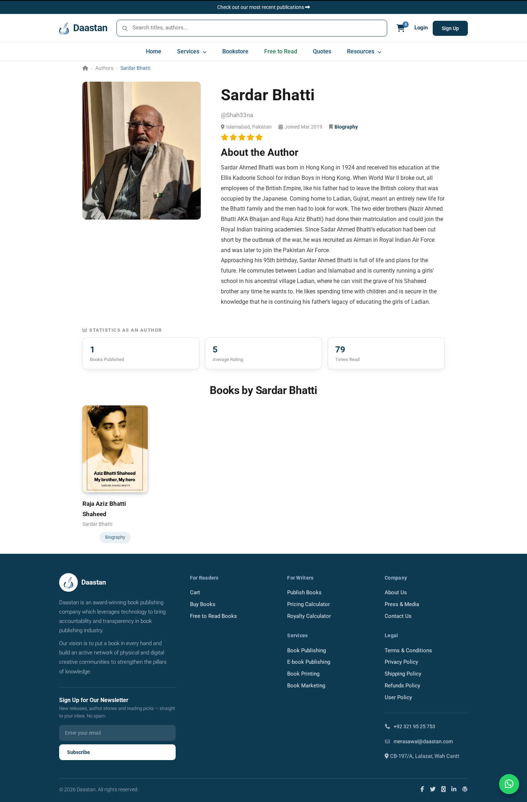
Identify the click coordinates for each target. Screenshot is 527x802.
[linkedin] (453, 789)
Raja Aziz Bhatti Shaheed (104, 509)
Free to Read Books (213, 616)
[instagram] (443, 789)
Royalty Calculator (309, 616)
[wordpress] (465, 789)
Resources (361, 51)
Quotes (322, 51)
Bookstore (235, 51)
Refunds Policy (402, 686)
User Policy (398, 698)
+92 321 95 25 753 (414, 726)
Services (189, 51)
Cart (195, 593)
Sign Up (450, 28)
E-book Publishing (308, 662)
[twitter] (433, 789)
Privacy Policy (401, 662)
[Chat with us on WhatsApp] (509, 784)
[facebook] (422, 789)
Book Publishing (306, 651)
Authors (104, 68)
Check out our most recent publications (261, 7)
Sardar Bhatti (97, 524)
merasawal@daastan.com (423, 741)
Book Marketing (306, 686)
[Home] (85, 68)
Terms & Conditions (408, 651)
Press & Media (402, 604)
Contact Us (398, 616)
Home (153, 51)
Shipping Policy (403, 674)
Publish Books (304, 593)
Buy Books (202, 604)
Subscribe (78, 752)
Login (421, 28)
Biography (346, 127)
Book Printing (303, 674)
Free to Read (280, 51)
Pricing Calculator (308, 604)
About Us (396, 593)
